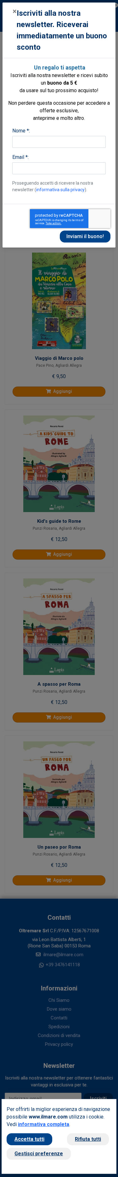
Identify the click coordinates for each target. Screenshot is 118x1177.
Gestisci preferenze (38, 1154)
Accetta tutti (29, 1139)
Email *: (20, 157)
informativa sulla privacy (60, 189)
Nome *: (21, 131)
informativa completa (43, 1124)
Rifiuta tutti (88, 1139)
